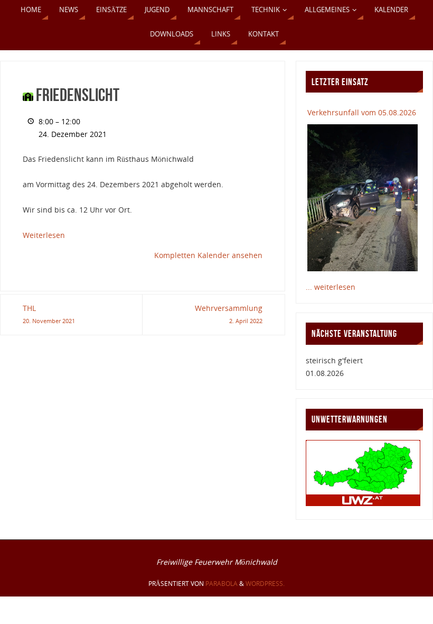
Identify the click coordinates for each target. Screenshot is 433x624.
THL (49, 314)
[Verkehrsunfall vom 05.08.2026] (362, 197)
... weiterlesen (330, 287)
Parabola (221, 583)
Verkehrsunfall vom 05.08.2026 (361, 112)
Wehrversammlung (228, 314)
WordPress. (265, 583)
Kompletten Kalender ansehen (208, 255)
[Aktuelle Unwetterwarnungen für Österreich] (363, 503)
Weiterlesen (44, 235)
